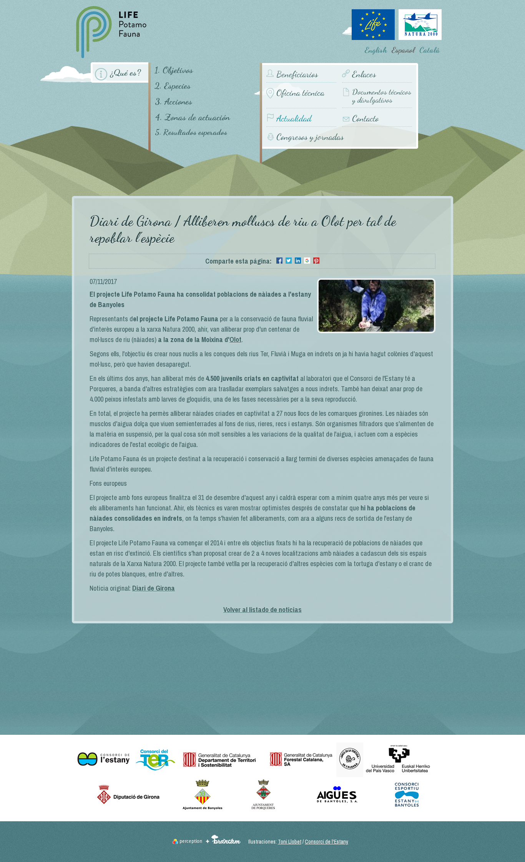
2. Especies (173, 85)
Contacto (365, 118)
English (376, 50)
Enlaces (364, 74)
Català (429, 50)
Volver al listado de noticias (262, 610)
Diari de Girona (153, 588)
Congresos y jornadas (310, 136)
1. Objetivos (174, 69)
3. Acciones (173, 101)
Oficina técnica (300, 93)
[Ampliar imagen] (376, 330)
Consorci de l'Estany (326, 841)
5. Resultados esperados (191, 132)
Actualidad (293, 118)
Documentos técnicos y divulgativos (381, 96)
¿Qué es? (125, 72)
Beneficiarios (297, 74)
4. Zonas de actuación (192, 117)
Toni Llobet (289, 841)
